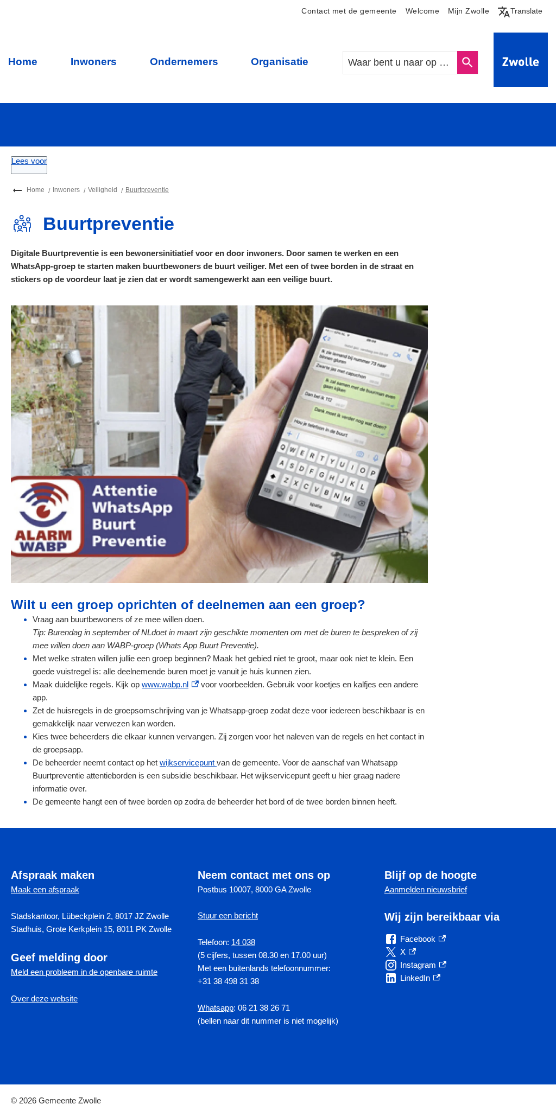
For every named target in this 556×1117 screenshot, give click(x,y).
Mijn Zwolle (468, 11)
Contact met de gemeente (348, 11)
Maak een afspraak (45, 889)
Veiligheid (102, 190)
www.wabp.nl (170, 684)
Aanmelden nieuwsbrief (425, 889)
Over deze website (44, 998)
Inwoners (94, 61)
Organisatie (279, 61)
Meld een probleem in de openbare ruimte (84, 971)
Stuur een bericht (228, 915)
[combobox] (400, 62)
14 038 (243, 942)
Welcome (422, 11)
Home (22, 61)
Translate (522, 11)
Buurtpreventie (147, 190)
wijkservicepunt (188, 762)
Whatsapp (215, 1007)
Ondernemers (184, 61)
